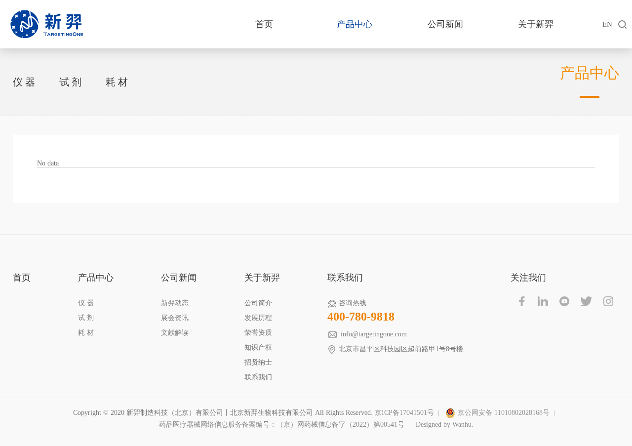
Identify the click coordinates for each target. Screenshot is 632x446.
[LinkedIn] (543, 301)
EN (607, 24)
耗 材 (117, 82)
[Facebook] (521, 301)
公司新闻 (445, 24)
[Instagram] (608, 301)
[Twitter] (586, 301)
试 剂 (70, 82)
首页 (264, 24)
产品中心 (354, 24)
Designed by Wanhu (444, 424)
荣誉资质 (258, 332)
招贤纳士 (258, 362)
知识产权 (258, 347)
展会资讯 (175, 318)
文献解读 (175, 332)
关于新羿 (535, 24)
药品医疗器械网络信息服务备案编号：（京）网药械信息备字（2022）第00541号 (281, 424)
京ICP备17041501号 (404, 412)
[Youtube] (564, 301)
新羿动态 (175, 303)
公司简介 (258, 303)
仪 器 (24, 82)
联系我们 (258, 377)
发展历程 (258, 318)
